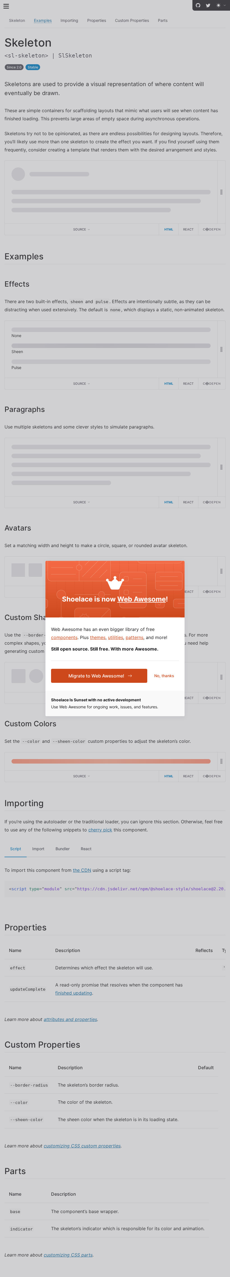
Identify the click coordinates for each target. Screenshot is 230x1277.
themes (97, 637)
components (64, 637)
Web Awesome (141, 599)
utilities (115, 637)
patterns (134, 637)
